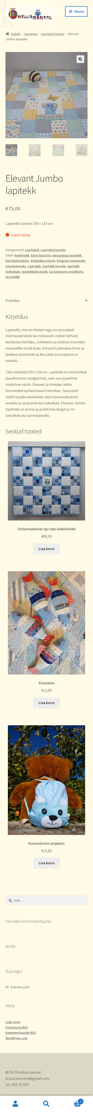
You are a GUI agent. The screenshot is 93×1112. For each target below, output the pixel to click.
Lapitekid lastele (52, 34)
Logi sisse (12, 1022)
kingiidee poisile (43, 260)
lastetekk (12, 277)
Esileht (16, 34)
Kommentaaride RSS (20, 1032)
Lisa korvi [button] (47, 548)
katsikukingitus (17, 260)
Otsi (46, 1104)
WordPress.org (16, 1038)
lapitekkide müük (34, 271)
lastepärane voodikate (66, 271)
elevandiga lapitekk (67, 255)
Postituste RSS (16, 1027)
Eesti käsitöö (41, 255)
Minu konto (15, 1104)
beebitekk (22, 255)
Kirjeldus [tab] (12, 300)
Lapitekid (30, 34)
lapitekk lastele (54, 266)
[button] (80, 59)
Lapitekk (34, 266)
